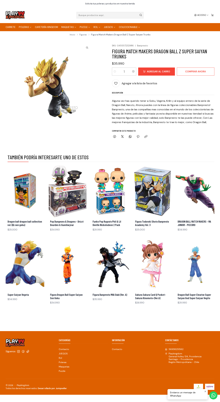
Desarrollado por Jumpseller (52, 388)
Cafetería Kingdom (46, 27)
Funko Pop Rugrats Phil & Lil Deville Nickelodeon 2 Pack (107, 223)
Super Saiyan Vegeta (18, 294)
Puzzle (84, 27)
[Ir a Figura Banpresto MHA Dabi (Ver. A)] (110, 264)
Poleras (24, 27)
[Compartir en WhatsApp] (130, 137)
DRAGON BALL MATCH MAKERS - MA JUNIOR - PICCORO (194, 223)
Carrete (10, 27)
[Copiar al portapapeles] (145, 137)
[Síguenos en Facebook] (23, 351)
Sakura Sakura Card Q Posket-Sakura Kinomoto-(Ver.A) (150, 296)
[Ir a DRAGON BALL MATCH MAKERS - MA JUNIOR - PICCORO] (195, 191)
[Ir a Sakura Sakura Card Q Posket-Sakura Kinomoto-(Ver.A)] (152, 264)
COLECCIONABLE (128, 27)
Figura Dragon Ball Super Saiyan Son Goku (66, 296)
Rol (96, 27)
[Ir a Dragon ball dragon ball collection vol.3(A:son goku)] (25, 191)
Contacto (64, 349)
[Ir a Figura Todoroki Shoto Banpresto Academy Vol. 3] (152, 191)
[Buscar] (140, 15)
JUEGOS (108, 27)
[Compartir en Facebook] (114, 137)
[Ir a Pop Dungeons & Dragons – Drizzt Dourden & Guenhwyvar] (67, 191)
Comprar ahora (195, 71)
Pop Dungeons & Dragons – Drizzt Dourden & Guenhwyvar (67, 223)
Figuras (83, 35)
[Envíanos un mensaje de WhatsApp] (213, 395)
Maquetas (67, 27)
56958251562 (176, 349)
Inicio (72, 35)
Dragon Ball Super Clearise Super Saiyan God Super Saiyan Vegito (194, 296)
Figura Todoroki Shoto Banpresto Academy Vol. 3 (152, 223)
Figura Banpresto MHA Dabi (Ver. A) (110, 294)
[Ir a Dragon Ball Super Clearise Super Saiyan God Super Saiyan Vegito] (195, 264)
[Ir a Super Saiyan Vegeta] (25, 264)
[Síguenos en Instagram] (18, 351)
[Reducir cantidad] (115, 71)
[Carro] (212, 15)
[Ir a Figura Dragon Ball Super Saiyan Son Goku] (67, 264)
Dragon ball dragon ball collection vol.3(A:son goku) (25, 223)
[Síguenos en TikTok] (27, 351)
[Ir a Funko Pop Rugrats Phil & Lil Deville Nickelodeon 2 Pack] (110, 191)
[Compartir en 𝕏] (122, 137)
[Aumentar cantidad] (133, 71)
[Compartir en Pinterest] (138, 137)
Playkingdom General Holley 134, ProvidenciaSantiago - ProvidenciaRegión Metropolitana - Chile (185, 358)
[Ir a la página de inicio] (15, 15)
